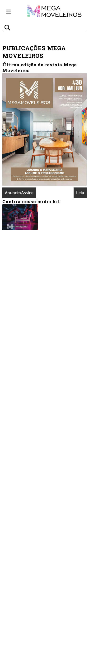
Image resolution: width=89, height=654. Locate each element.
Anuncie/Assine (19, 192)
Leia (80, 192)
